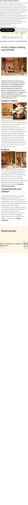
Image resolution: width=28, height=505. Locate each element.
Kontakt (16, 33)
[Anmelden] (2, 36)
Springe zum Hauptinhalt (7, 30)
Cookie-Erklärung (12, 27)
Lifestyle (26, 240)
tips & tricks (3, 241)
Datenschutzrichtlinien (5, 13)
